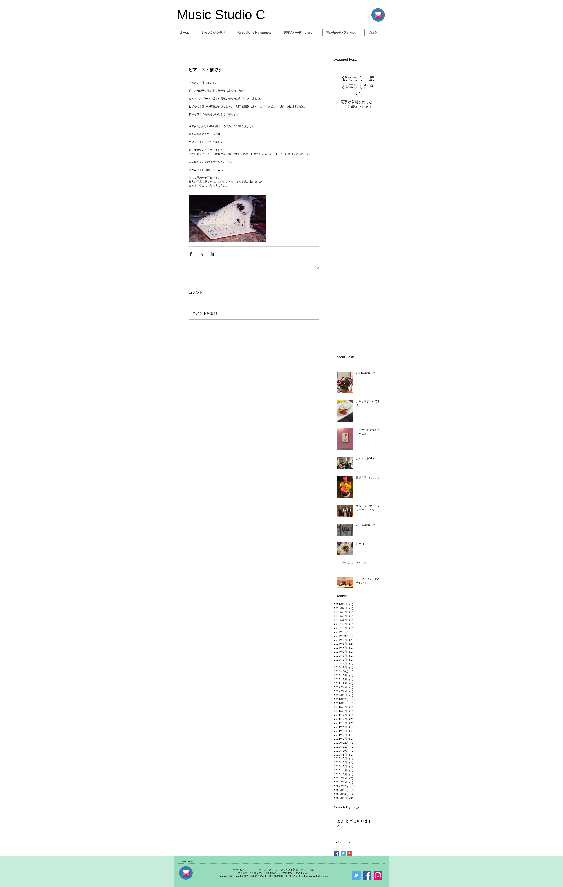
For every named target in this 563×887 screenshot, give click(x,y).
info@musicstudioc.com (315, 876)
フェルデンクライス (280, 869)
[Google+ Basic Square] (349, 853)
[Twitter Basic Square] (343, 853)
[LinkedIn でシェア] (212, 254)
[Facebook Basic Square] (336, 853)
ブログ (306, 872)
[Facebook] (367, 875)
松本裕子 (242, 872)
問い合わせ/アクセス (289, 872)
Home (235, 869)
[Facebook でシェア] (191, 254)
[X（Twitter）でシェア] (201, 254)
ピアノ (243, 869)
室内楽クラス (256, 872)
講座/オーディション (304, 869)
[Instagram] (378, 875)
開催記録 (271, 872)
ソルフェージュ (257, 869)
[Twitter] (356, 875)
